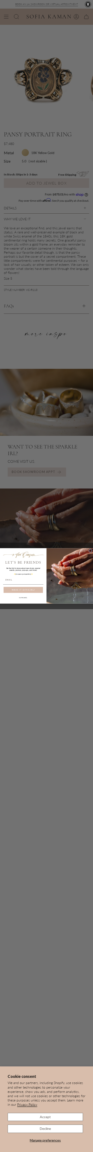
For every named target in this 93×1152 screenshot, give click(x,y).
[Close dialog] (90, 551)
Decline (45, 1128)
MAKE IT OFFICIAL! (23, 590)
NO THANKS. (23, 597)
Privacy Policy (27, 1104)
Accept (45, 1117)
